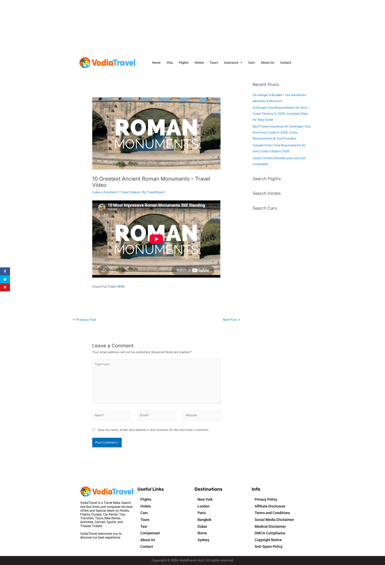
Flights (183, 63)
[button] (233, 62)
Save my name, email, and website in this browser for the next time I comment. (153, 430)
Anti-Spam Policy (269, 546)
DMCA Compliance (270, 533)
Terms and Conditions (272, 513)
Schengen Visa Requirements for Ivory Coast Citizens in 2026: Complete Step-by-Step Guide (281, 113)
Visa (170, 63)
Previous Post (84, 319)
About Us (267, 63)
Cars (251, 63)
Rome (202, 533)
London (204, 506)
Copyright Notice (268, 540)
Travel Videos (130, 192)
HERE (121, 286)
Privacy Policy (266, 499)
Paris (202, 513)
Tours (214, 63)
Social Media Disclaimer (274, 519)
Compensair (150, 533)
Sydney (203, 540)
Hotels (199, 63)
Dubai (202, 526)
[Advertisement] (120, 28)
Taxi (143, 526)
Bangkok (204, 519)
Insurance (231, 63)
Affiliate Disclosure (270, 506)
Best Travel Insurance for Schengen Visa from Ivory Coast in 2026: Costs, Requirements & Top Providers (281, 132)
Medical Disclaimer (270, 526)
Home (156, 63)
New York (205, 499)
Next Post (231, 319)
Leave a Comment (105, 192)
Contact (285, 63)
